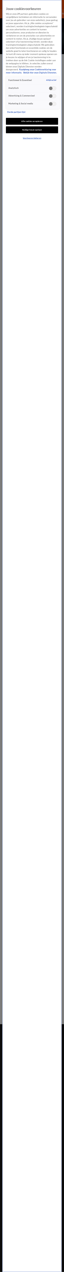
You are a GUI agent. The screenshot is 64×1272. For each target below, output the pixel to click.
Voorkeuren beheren (32, 138)
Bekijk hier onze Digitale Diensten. (40, 72)
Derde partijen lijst (16, 112)
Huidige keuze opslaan (32, 130)
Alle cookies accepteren (32, 121)
